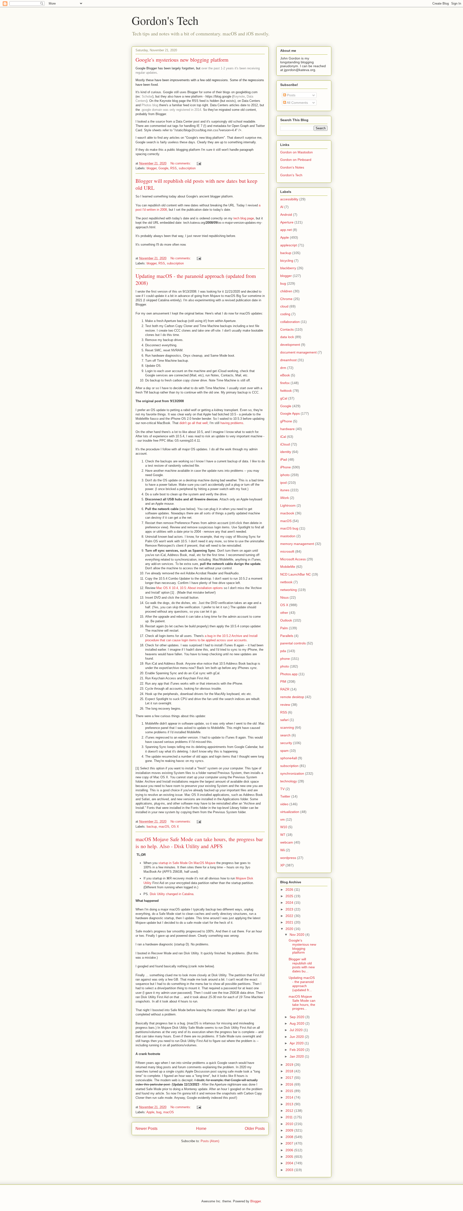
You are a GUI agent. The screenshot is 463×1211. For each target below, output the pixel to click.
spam (284, 751)
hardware (287, 429)
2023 (290, 909)
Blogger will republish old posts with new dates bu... (302, 965)
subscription (187, 168)
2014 (290, 1097)
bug (158, 1112)
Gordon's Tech (165, 20)
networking (288, 590)
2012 (290, 1111)
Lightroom (288, 505)
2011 (290, 1117)
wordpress (288, 858)
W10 (283, 827)
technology (288, 781)
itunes (284, 490)
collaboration (290, 322)
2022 (290, 916)
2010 (290, 1124)
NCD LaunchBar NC (295, 574)
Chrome (286, 299)
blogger (152, 168)
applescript (288, 245)
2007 (290, 1143)
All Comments (297, 103)
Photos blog (150, 105)
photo (284, 666)
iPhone (285, 467)
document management (298, 352)
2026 (290, 889)
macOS (164, 826)
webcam (286, 842)
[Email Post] (198, 163)
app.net (286, 230)
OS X (175, 826)
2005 (290, 1157)
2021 (290, 922)
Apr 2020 (297, 1043)
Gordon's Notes (292, 167)
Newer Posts (146, 1128)
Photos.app (289, 674)
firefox (285, 383)
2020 (290, 929)
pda (283, 651)
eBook (285, 375)
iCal (283, 437)
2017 (290, 1078)
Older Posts (255, 1128)
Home (201, 1128)
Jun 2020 (297, 1037)
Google (163, 168)
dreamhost (288, 360)
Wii (282, 850)
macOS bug (289, 528)
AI (281, 207)
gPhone (286, 421)
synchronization (292, 773)
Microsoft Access (293, 559)
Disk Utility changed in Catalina (171, 894)
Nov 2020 (297, 934)
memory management (297, 544)
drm (283, 368)
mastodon (287, 536)
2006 (290, 1150)
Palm (284, 628)
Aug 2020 (297, 1023)
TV (282, 789)
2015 (290, 1091)
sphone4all (288, 758)
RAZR (284, 689)
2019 (290, 1065)
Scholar (147, 96)
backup (152, 826)
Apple (150, 1112)
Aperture (286, 222)
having (225, 423)
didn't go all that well (193, 423)
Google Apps (290, 413)
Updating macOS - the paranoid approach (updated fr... (302, 984)
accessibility (289, 199)
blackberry (288, 268)
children (286, 291)
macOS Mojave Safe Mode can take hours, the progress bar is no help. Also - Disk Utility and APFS (199, 843)
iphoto (285, 475)
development (290, 345)
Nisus (284, 597)
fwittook (286, 391)
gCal (283, 398)
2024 (290, 902)
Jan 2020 (297, 1056)
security (286, 743)
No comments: (181, 163)
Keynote (239, 96)
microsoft (287, 551)
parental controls (293, 643)
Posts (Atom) (210, 1141)
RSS (173, 168)
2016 (290, 1084)
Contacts (287, 329)
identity (285, 452)
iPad (283, 459)
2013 (290, 1104)
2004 (290, 1163)
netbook (286, 582)
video (284, 804)
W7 (282, 835)
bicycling (286, 260)
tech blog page (243, 218)
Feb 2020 (297, 1050)
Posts (290, 95)
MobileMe (287, 567)
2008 (290, 1137)
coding (285, 314)
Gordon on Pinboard (295, 160)
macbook (287, 513)
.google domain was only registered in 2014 (171, 109)
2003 (290, 1170)
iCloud (285, 444)
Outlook (286, 620)
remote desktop (292, 697)
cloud (284, 306)
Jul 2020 (297, 1030)
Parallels (286, 636)
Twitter (285, 796)
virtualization (289, 812)
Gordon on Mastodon (296, 152)
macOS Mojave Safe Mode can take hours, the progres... (302, 1002)
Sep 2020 (297, 1017)
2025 (290, 896)
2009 (290, 1130)
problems (237, 423)
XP (282, 865)
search (285, 735)
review (285, 705)
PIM (283, 681)
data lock (287, 337)
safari (284, 720)
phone (285, 659)
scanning (287, 727)
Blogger (255, 1201)
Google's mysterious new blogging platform (182, 59)
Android (286, 214)
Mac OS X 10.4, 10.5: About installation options (189, 588)
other (284, 613)
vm (282, 819)
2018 (290, 1071)
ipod (283, 482)
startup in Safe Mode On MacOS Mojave (186, 863)
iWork (284, 498)
